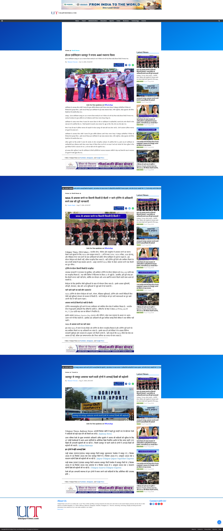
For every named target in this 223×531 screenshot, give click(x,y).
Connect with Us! (158, 501)
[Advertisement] (111, 34)
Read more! (60, 509)
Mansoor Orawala (73, 62)
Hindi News (75, 50)
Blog (220, 529)
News (77, 20)
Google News (100, 158)
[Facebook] (151, 504)
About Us (61, 501)
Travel (84, 20)
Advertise (214, 529)
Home (67, 50)
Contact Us (200, 529)
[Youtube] (161, 504)
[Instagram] (156, 504)
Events (144, 20)
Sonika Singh (71, 205)
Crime (118, 20)
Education (103, 20)
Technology (135, 20)
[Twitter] (153, 504)
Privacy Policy (207, 529)
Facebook (83, 158)
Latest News (142, 52)
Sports (111, 20)
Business (126, 20)
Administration (93, 20)
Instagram (90, 158)
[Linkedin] (159, 504)
